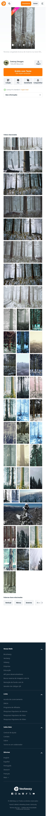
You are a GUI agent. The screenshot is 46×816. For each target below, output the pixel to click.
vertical (8, 729)
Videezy (6, 789)
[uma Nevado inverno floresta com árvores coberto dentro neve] (23, 356)
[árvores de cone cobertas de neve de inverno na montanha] (23, 492)
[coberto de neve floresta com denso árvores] (10, 401)
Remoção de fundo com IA (13, 809)
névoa (18, 729)
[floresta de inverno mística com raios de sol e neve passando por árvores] (23, 446)
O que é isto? (24, 90)
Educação (7, 797)
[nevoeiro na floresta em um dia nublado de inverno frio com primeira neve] (10, 582)
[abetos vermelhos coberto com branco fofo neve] (10, 492)
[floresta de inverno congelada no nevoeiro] (10, 514)
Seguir (38, 64)
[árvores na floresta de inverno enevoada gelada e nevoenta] (23, 424)
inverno (29, 729)
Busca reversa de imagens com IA (16, 805)
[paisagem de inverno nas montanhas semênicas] (23, 641)
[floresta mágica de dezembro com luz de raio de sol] (23, 537)
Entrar (35, 3)
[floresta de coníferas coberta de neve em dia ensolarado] (10, 356)
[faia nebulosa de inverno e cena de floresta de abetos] (23, 686)
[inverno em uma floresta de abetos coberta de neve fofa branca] (10, 378)
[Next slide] (37, 729)
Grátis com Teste (23, 72)
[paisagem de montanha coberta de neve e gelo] (23, 378)
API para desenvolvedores (13, 801)
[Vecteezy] (3, 3)
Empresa (7, 793)
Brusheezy (7, 781)
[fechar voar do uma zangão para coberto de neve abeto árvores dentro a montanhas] (23, 618)
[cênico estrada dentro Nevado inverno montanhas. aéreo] (23, 600)
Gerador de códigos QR (12, 813)
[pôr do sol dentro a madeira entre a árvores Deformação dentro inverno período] (7, 600)
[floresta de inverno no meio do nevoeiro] (10, 686)
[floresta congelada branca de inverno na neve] (7, 143)
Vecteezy (7, 785)
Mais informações (11, 95)
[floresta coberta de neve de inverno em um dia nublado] (10, 333)
